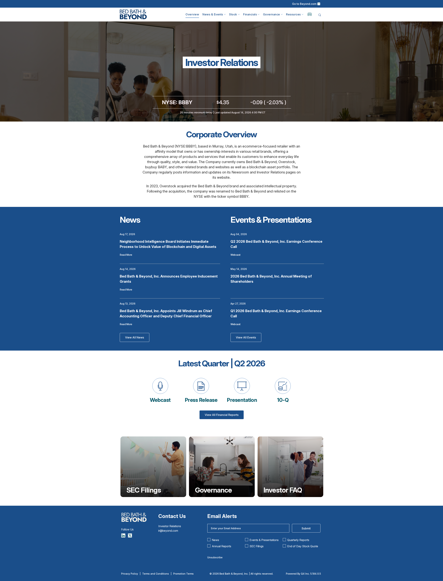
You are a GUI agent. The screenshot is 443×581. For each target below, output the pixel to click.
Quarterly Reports (298, 540)
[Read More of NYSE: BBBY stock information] (221, 105)
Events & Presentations (264, 540)
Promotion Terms (183, 573)
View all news (134, 337)
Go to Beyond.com (304, 4)
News (215, 540)
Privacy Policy (129, 573)
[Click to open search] (320, 15)
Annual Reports (221, 546)
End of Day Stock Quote (302, 546)
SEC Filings (143, 490)
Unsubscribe (215, 557)
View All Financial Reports (221, 415)
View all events (246, 337)
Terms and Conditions (155, 573)
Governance (213, 490)
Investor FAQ (283, 490)
